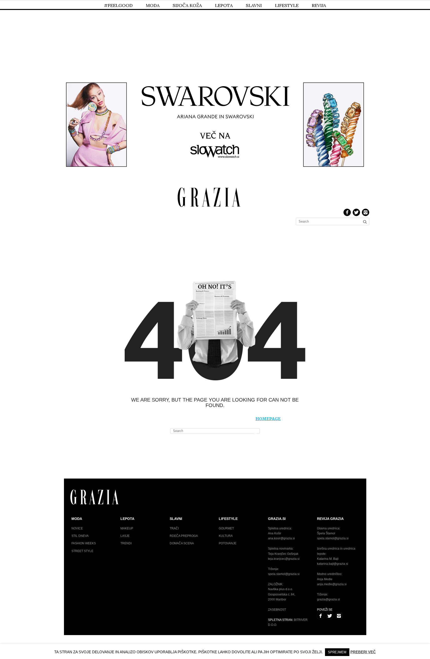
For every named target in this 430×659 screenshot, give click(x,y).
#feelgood (118, 5)
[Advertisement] (215, 37)
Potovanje (227, 543)
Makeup (126, 528)
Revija (319, 5)
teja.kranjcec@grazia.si (284, 559)
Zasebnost (277, 609)
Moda (153, 5)
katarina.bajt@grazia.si (332, 564)
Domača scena (182, 543)
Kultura (226, 536)
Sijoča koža (187, 5)
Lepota (224, 5)
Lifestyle (287, 5)
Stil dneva (80, 536)
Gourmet (226, 528)
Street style (82, 551)
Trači (174, 528)
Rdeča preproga (184, 536)
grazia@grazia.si (328, 599)
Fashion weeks (83, 543)
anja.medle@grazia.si (332, 584)
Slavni (254, 5)
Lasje (125, 536)
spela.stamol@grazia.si (284, 574)
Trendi (126, 543)
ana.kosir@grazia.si (281, 538)
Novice (77, 528)
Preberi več (363, 652)
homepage (268, 418)
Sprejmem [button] (337, 652)
